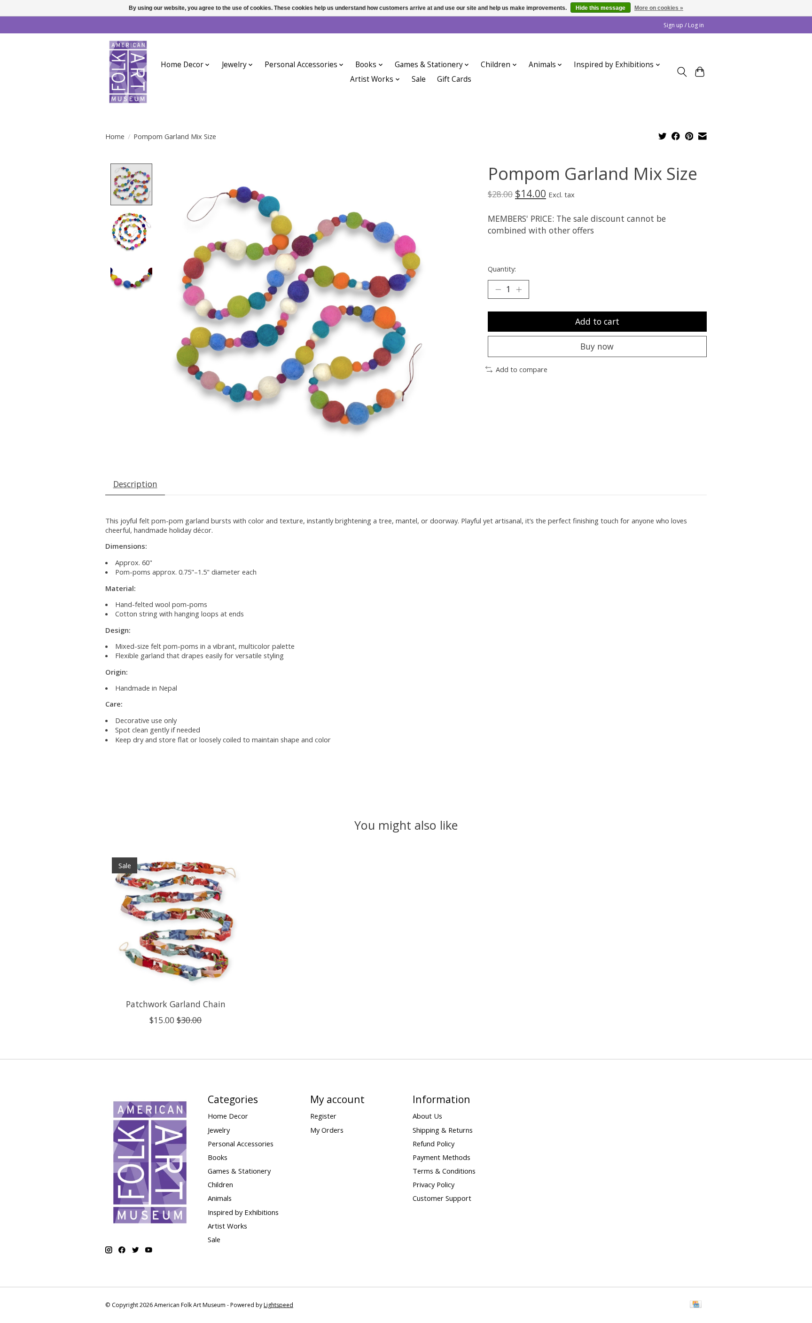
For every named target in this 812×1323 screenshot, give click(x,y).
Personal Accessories (240, 1143)
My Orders (327, 1130)
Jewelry (219, 1130)
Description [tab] (135, 484)
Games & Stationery (239, 1170)
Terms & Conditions (444, 1170)
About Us (427, 1116)
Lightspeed (278, 1305)
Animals (220, 1198)
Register (323, 1116)
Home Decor (228, 1116)
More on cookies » (658, 8)
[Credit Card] (696, 1305)
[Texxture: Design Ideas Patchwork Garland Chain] (175, 921)
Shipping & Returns (443, 1130)
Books (217, 1157)
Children (220, 1184)
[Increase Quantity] (518, 289)
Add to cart (597, 321)
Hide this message (600, 8)
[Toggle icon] (681, 71)
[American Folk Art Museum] (128, 72)
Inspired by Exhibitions (243, 1212)
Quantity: (502, 268)
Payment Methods (441, 1157)
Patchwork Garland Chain (176, 1004)
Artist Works (227, 1225)
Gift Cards (454, 79)
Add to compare (521, 369)
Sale (419, 79)
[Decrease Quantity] (498, 289)
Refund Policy (433, 1143)
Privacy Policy (433, 1184)
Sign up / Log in (684, 25)
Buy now (597, 346)
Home (115, 136)
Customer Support (442, 1198)
